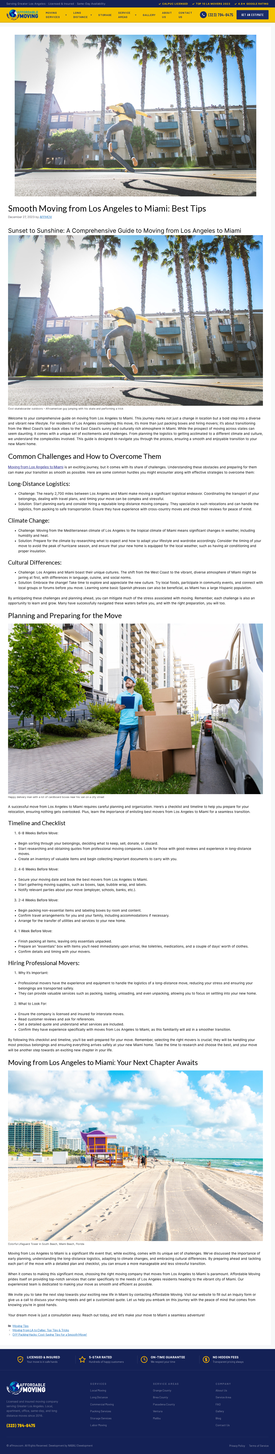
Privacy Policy (237, 1445)
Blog (218, 1418)
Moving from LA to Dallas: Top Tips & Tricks (41, 1330)
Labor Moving (98, 1425)
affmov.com (16, 1445)
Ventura (157, 1411)
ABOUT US (167, 15)
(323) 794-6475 (220, 14)
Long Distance (99, 1397)
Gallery (220, 1411)
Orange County (162, 1390)
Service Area (223, 1397)
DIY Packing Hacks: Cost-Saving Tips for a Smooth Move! (50, 1334)
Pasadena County (164, 1404)
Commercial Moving (102, 1404)
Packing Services (100, 1411)
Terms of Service (259, 1445)
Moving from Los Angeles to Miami (35, 467)
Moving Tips (21, 1326)
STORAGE (105, 15)
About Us (221, 1390)
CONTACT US (185, 15)
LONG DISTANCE (80, 15)
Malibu (157, 1418)
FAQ (218, 1404)
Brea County (160, 1397)
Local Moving (98, 1390)
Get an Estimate (252, 15)
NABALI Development (80, 1445)
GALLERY (149, 15)
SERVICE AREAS (124, 15)
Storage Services (101, 1418)
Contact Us (223, 1425)
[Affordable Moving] (22, 14)
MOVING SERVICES (53, 15)
